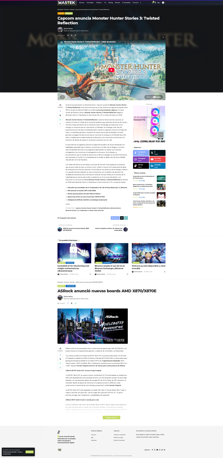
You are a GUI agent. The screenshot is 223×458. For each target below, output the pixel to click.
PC (79, 210)
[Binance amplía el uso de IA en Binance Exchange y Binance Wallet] (111, 253)
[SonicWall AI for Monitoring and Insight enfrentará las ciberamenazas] (74, 253)
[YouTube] (157, 450)
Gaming (61, 13)
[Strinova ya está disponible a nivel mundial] (149, 253)
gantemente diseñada (112, 361)
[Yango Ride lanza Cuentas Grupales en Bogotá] (161, 195)
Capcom (78, 208)
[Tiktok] (141, 166)
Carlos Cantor (68, 28)
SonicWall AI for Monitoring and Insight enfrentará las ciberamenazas (73, 268)
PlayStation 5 (84, 210)
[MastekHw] (66, 2)
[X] (157, 153)
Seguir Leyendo (111, 417)
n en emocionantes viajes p (107, 110)
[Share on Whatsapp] (60, 120)
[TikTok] (162, 450)
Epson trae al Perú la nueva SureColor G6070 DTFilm (86, 197)
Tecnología (142, 180)
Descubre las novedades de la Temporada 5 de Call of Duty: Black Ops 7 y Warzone (97, 187)
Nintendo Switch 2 (71, 210)
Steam (91, 210)
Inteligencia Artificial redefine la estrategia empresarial (87, 200)
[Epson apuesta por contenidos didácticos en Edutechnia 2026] (161, 187)
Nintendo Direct (116, 208)
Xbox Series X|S (99, 210)
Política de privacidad (9, 452)
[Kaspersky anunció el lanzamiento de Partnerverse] (161, 178)
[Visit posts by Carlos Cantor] (60, 29)
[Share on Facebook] (68, 35)
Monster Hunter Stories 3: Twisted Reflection (95, 208)
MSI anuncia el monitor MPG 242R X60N (82, 190)
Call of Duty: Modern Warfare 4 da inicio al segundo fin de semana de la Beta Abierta (144, 203)
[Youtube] (157, 159)
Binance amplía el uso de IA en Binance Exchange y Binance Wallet (110, 268)
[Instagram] (141, 159)
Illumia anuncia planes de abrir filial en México (84, 194)
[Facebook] (141, 153)
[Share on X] (71, 35)
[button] (30, 451)
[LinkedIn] (157, 166)
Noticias (69, 13)
